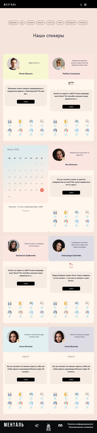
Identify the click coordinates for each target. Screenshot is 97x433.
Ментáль (10, 5)
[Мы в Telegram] (37, 425)
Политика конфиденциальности (80, 424)
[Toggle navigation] (85, 5)
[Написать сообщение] (48, 429)
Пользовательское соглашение (81, 427)
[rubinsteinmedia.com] (60, 425)
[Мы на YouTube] (48, 425)
